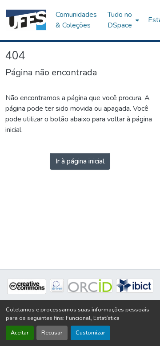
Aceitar (20, 333)
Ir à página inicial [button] (80, 161)
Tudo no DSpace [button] (120, 20)
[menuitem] (122, 20)
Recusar (52, 333)
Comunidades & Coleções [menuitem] (76, 20)
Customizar (90, 333)
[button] (26, 20)
